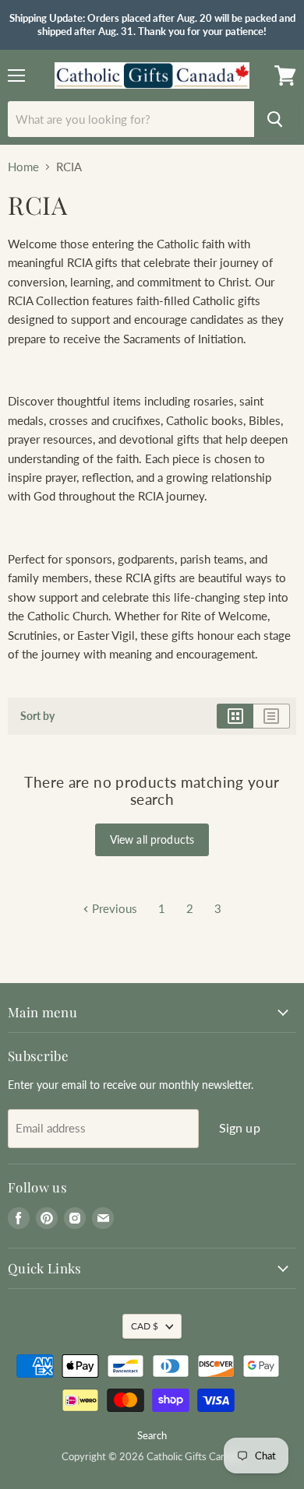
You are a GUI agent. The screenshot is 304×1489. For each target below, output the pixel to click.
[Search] (275, 119)
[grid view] (235, 716)
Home (23, 167)
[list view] (271, 716)
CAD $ (144, 1326)
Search (152, 1435)
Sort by (37, 716)
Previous (113, 908)
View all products (152, 839)
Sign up (239, 1127)
